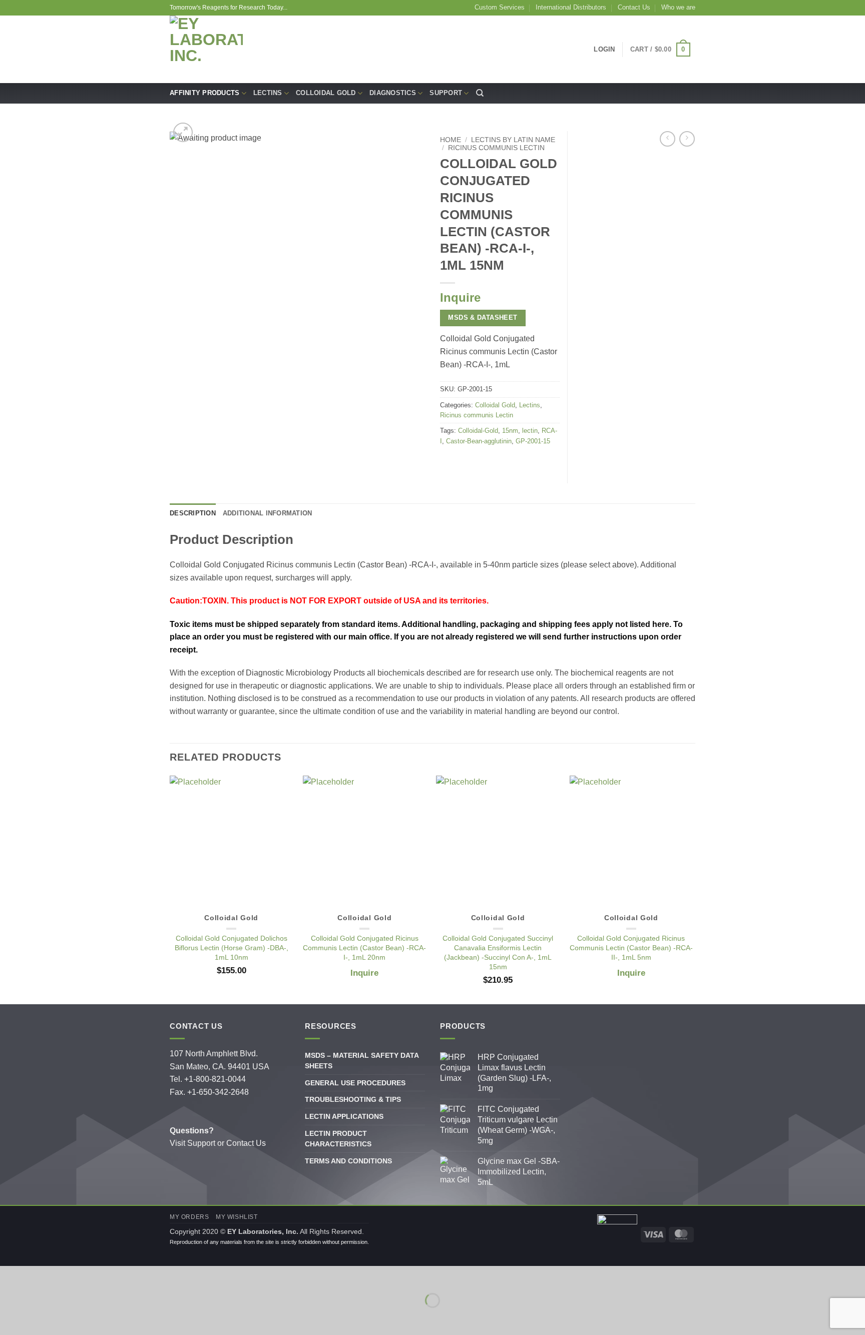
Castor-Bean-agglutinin (479, 441)
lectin (530, 430)
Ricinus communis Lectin (496, 148)
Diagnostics (392, 93)
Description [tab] (193, 513)
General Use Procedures (355, 1083)
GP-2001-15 (533, 441)
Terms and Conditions (348, 1161)
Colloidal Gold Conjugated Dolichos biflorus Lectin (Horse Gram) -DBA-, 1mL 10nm (231, 947)
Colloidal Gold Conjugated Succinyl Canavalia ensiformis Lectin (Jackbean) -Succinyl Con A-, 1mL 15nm (498, 952)
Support (445, 93)
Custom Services (500, 7)
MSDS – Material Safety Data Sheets (361, 1060)
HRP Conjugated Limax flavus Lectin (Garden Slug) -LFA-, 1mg (514, 1072)
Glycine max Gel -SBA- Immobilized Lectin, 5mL (519, 1171)
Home (450, 140)
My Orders (189, 1216)
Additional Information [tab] (267, 513)
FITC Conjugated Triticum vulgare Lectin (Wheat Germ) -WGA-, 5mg (518, 1124)
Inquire (460, 297)
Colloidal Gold (326, 93)
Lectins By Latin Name (513, 140)
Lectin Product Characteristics (338, 1138)
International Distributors (571, 7)
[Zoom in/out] (10, 1275)
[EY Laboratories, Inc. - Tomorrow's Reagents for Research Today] (206, 49)
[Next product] (667, 139)
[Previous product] (687, 139)
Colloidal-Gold (478, 430)
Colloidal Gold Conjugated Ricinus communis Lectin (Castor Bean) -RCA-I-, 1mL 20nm (364, 947)
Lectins (267, 93)
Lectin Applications (344, 1116)
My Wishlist (237, 1216)
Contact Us (634, 7)
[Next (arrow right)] (39, 1317)
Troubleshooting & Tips (353, 1099)
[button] (183, 132)
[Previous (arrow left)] (10, 1317)
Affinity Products (204, 93)
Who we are (678, 7)
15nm (510, 430)
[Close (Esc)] (98, 1275)
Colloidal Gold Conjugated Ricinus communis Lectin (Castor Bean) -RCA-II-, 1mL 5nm (631, 947)
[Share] (68, 1275)
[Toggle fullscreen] (39, 1275)
